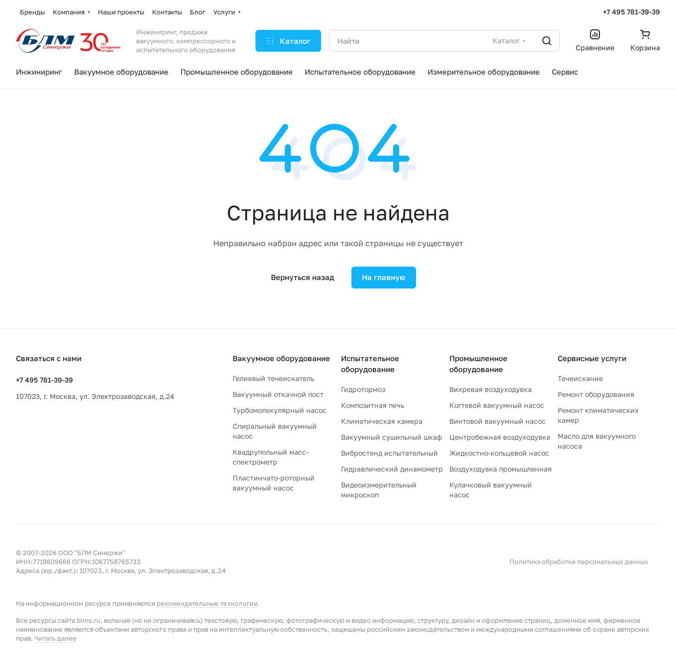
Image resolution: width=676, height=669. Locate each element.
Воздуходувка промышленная (500, 469)
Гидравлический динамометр (392, 469)
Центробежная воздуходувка (499, 437)
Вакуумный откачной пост (278, 394)
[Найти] (547, 41)
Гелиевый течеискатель (273, 378)
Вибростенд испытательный (389, 453)
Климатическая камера (381, 421)
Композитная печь (372, 405)
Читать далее (55, 638)
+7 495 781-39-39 (631, 11)
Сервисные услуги (592, 358)
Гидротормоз (363, 389)
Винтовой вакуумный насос (497, 421)
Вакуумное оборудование (281, 358)
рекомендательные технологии (207, 603)
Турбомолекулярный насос (280, 410)
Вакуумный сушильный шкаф (391, 437)
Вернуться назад (302, 277)
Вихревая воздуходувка (490, 389)
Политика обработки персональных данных (578, 562)
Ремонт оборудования (596, 394)
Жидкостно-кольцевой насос (499, 453)
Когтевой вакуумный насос (496, 405)
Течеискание (580, 378)
